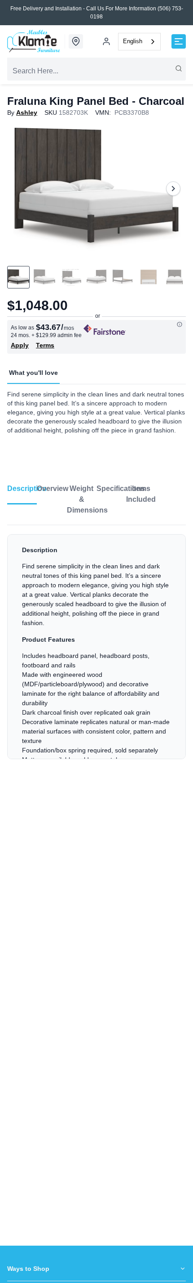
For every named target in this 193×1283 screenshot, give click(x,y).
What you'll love (33, 372)
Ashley (26, 112)
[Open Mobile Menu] (178, 41)
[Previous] (20, 188)
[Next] (173, 188)
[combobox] (139, 41)
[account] (106, 41)
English (132, 41)
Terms (45, 345)
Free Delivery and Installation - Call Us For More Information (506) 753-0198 (96, 12)
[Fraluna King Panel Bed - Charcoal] (96, 188)
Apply (20, 345)
